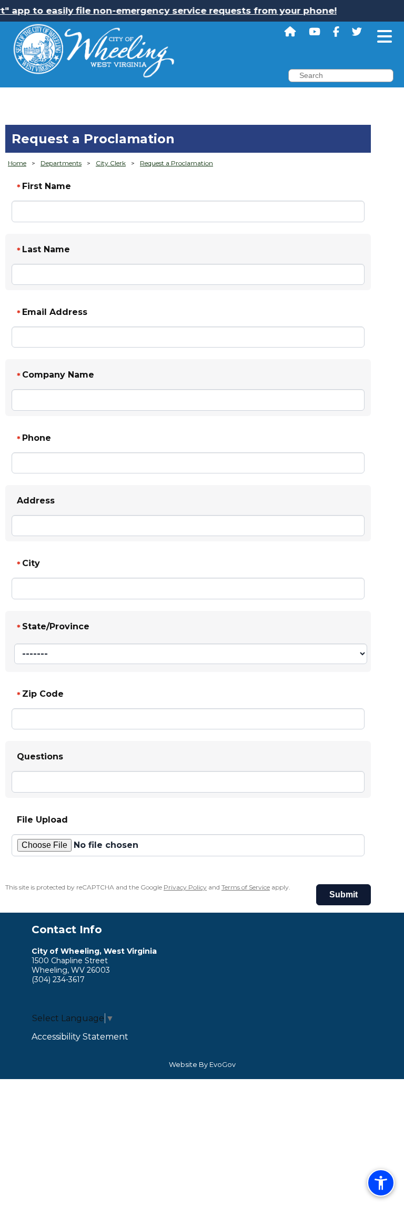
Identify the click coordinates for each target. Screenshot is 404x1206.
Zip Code (40, 694)
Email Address (52, 313)
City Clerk (111, 163)
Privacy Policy (185, 887)
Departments (61, 163)
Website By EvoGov (202, 1065)
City (28, 564)
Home (17, 163)
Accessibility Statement (80, 1037)
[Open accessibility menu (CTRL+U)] (381, 1183)
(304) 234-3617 (58, 979)
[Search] (401, 76)
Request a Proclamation (176, 163)
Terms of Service (245, 887)
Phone (34, 438)
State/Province (53, 627)
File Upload (42, 820)
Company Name (55, 375)
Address (36, 501)
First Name (44, 187)
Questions (40, 757)
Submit (343, 894)
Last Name (43, 250)
